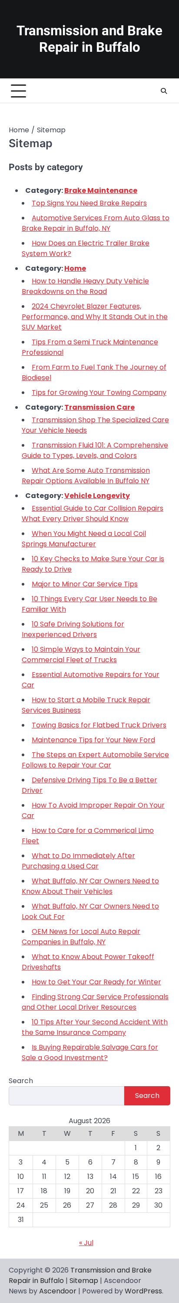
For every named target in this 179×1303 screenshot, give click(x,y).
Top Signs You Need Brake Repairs (89, 203)
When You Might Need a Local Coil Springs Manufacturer (84, 539)
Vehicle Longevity (97, 496)
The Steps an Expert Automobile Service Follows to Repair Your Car (95, 760)
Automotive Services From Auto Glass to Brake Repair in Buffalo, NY (95, 223)
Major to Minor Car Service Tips (85, 584)
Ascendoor (57, 1291)
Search (21, 1081)
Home (75, 268)
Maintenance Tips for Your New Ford (93, 740)
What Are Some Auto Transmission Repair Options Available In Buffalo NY (86, 475)
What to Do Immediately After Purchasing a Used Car (78, 861)
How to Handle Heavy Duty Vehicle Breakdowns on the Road (85, 286)
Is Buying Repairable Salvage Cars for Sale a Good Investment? (90, 1052)
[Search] (163, 91)
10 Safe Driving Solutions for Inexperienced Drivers (73, 629)
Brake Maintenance (100, 190)
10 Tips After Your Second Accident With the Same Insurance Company (95, 1027)
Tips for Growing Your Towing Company (99, 392)
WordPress (143, 1291)
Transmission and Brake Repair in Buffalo (89, 39)
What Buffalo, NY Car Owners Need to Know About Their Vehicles (90, 886)
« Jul (86, 1243)
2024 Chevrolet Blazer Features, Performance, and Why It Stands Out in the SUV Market (95, 316)
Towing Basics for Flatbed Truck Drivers (99, 725)
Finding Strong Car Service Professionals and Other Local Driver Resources (95, 1002)
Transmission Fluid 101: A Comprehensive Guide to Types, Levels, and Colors (95, 450)
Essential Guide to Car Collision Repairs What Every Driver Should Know (92, 513)
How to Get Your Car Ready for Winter (96, 982)
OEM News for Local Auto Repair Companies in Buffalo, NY (81, 936)
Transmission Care (99, 407)
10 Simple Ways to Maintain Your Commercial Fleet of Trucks (81, 654)
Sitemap (84, 1281)
